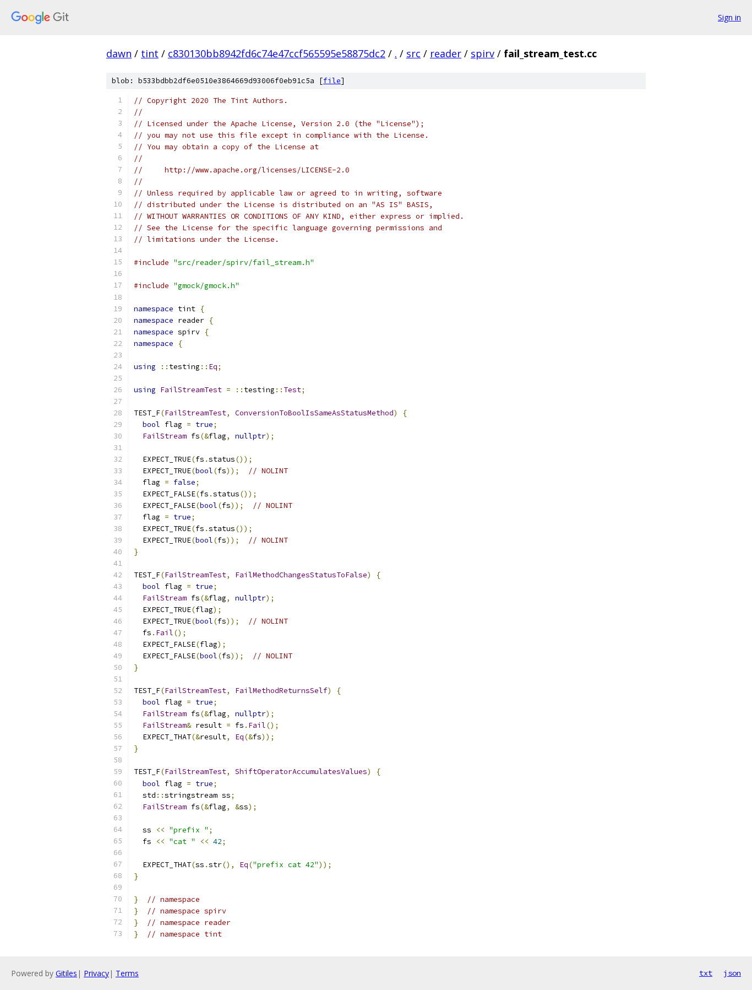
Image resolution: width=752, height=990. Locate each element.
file (332, 80)
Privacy (96, 973)
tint (150, 53)
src (413, 53)
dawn (119, 53)
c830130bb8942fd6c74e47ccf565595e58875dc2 (276, 53)
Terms (127, 973)
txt (705, 973)
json (732, 973)
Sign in (729, 17)
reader (445, 53)
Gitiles (66, 973)
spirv (482, 53)
